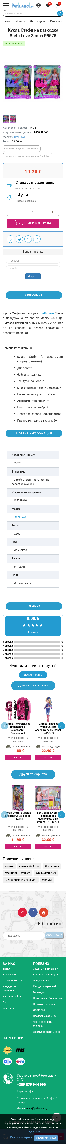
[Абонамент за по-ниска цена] (28, 239)
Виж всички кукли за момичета (21, 148)
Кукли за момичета (46, 873)
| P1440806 (18, 815)
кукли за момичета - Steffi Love (20, 880)
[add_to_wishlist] (10, 239)
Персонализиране (21, 1137)
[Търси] (60, 13)
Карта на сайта (12, 996)
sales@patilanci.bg (36, 1108)
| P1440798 (48, 817)
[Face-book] (33, 912)
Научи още (33, 1131)
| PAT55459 (48, 728)
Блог (5, 1002)
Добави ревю (33, 674)
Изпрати (33, 276)
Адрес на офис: (26, 1091)
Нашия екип (10, 974)
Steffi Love (18, 137)
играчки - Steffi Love (29, 866)
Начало (7, 21)
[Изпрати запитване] (37, 239)
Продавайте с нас (13, 980)
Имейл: (32, 1108)
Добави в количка (36, 223)
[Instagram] (22, 912)
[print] (19, 239)
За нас (6, 968)
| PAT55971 (18, 728)
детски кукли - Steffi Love (17, 873)
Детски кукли (37, 21)
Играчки (20, 21)
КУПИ (17, 757)
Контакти (8, 1008)
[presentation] (61, 725)
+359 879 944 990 (31, 1084)
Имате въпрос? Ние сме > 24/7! (36, 1077)
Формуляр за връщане (46, 1031)
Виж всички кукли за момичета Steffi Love (27, 156)
